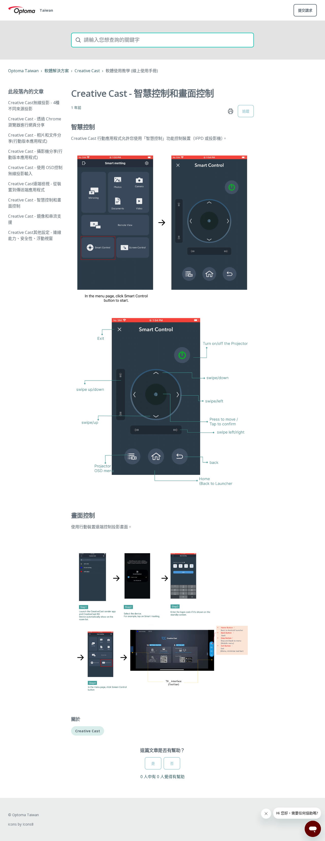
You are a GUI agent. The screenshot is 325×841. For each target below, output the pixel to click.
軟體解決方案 (56, 70)
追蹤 (245, 111)
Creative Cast (87, 70)
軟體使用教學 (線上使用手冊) (132, 70)
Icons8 (28, 824)
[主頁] (22, 10)
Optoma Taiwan (23, 70)
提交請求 (305, 10)
